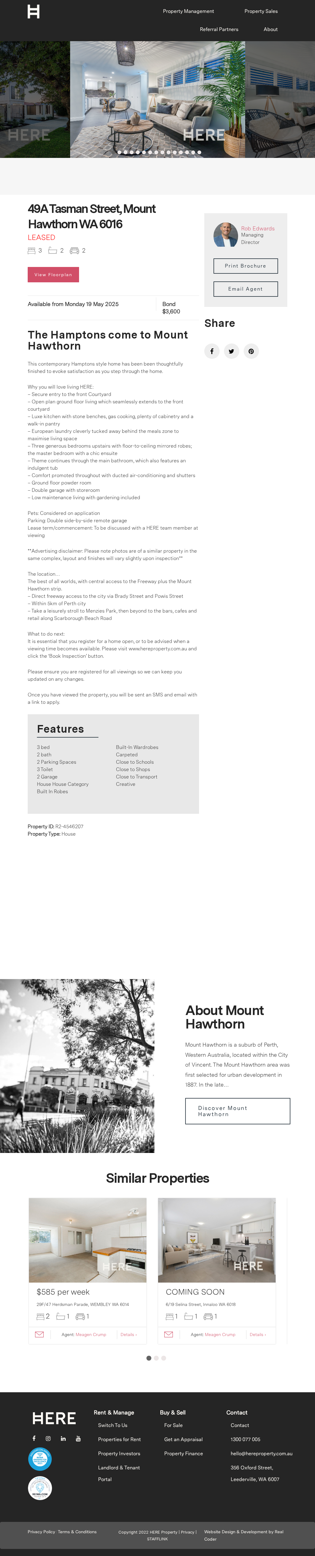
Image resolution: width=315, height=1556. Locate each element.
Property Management (188, 11)
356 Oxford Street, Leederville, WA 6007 (255, 1473)
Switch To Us (112, 1425)
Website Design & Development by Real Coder (243, 1535)
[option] (157, 99)
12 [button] (181, 152)
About (271, 29)
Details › (129, 1334)
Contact (240, 1425)
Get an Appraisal (183, 1439)
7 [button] (150, 152)
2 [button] (119, 152)
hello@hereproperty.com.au (257, 1453)
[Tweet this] (231, 351)
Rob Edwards (258, 228)
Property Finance (183, 1453)
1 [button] (113, 152)
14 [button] (193, 152)
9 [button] (162, 152)
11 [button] (175, 152)
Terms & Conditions (77, 1531)
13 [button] (187, 152)
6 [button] (144, 152)
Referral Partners (219, 29)
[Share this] (212, 351)
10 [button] (168, 152)
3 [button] (125, 152)
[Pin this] (251, 351)
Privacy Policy (41, 1531)
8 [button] (156, 152)
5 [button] (138, 152)
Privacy (187, 1532)
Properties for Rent (119, 1439)
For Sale (173, 1425)
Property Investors (119, 1453)
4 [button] (132, 152)
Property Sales (261, 11)
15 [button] (199, 152)
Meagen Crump (91, 1334)
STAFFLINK (157, 1539)
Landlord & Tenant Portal (119, 1473)
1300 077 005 (245, 1439)
